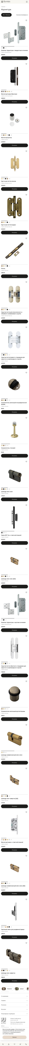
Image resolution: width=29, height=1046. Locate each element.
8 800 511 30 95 (14, 1020)
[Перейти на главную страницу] (5, 2)
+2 (5, 48)
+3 (7, 445)
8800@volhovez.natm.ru (16, 1024)
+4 (9, 178)
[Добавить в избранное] (26, 20)
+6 (11, 927)
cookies (12, 1029)
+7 (11, 839)
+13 (11, 91)
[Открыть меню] (27, 2)
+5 (11, 135)
